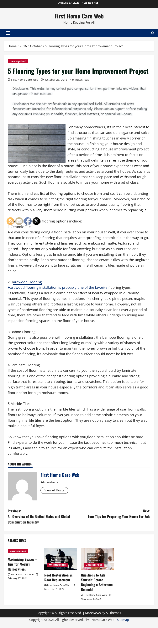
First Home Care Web (79, 16)
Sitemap (123, 620)
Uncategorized (18, 61)
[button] (8, 33)
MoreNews (93, 613)
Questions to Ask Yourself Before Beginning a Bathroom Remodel (97, 582)
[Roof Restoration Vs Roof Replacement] (60, 559)
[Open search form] (152, 33)
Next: (119, 513)
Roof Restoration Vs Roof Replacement (58, 577)
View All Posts (54, 490)
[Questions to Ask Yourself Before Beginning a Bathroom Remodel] (97, 559)
